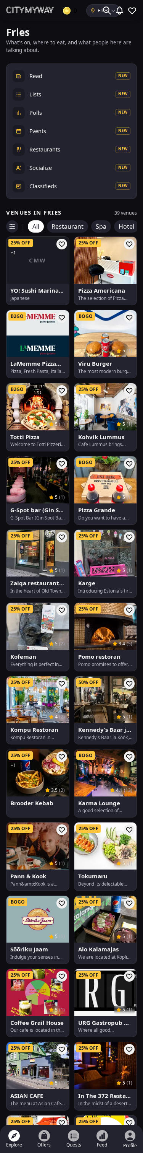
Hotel (126, 226)
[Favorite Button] (61, 244)
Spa (101, 226)
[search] (107, 10)
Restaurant (67, 226)
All (35, 226)
